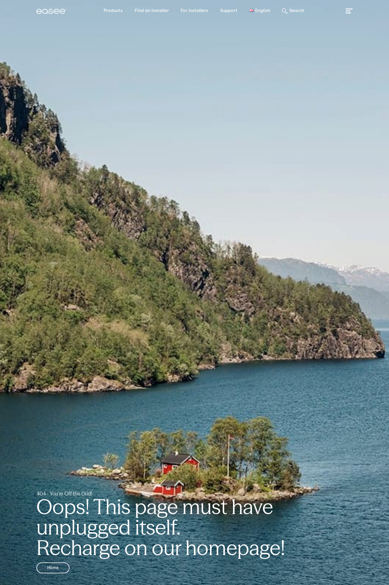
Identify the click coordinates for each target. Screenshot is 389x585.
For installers (194, 11)
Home (53, 568)
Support (229, 11)
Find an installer (152, 11)
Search (296, 11)
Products (113, 11)
